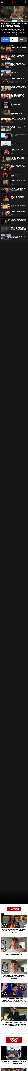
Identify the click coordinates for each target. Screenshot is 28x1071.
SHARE (15, 39)
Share (6, 39)
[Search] (26, 2)
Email (23, 39)
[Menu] (2, 2)
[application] (14, 14)
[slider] (14, 21)
